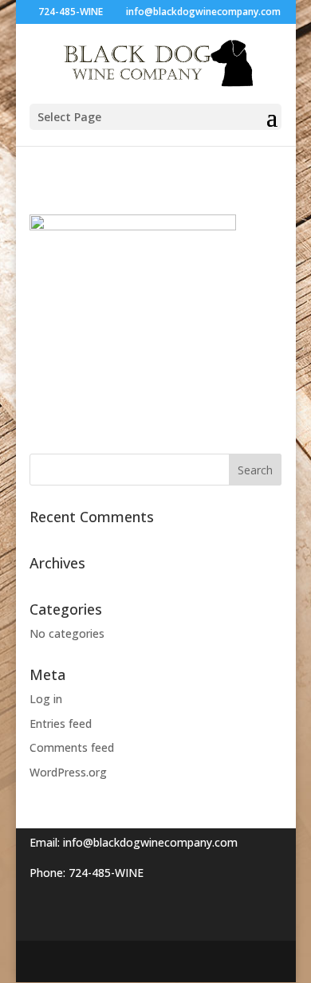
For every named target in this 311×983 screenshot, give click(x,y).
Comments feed (72, 747)
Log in (46, 698)
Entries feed (61, 723)
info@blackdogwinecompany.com (150, 842)
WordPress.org (68, 772)
